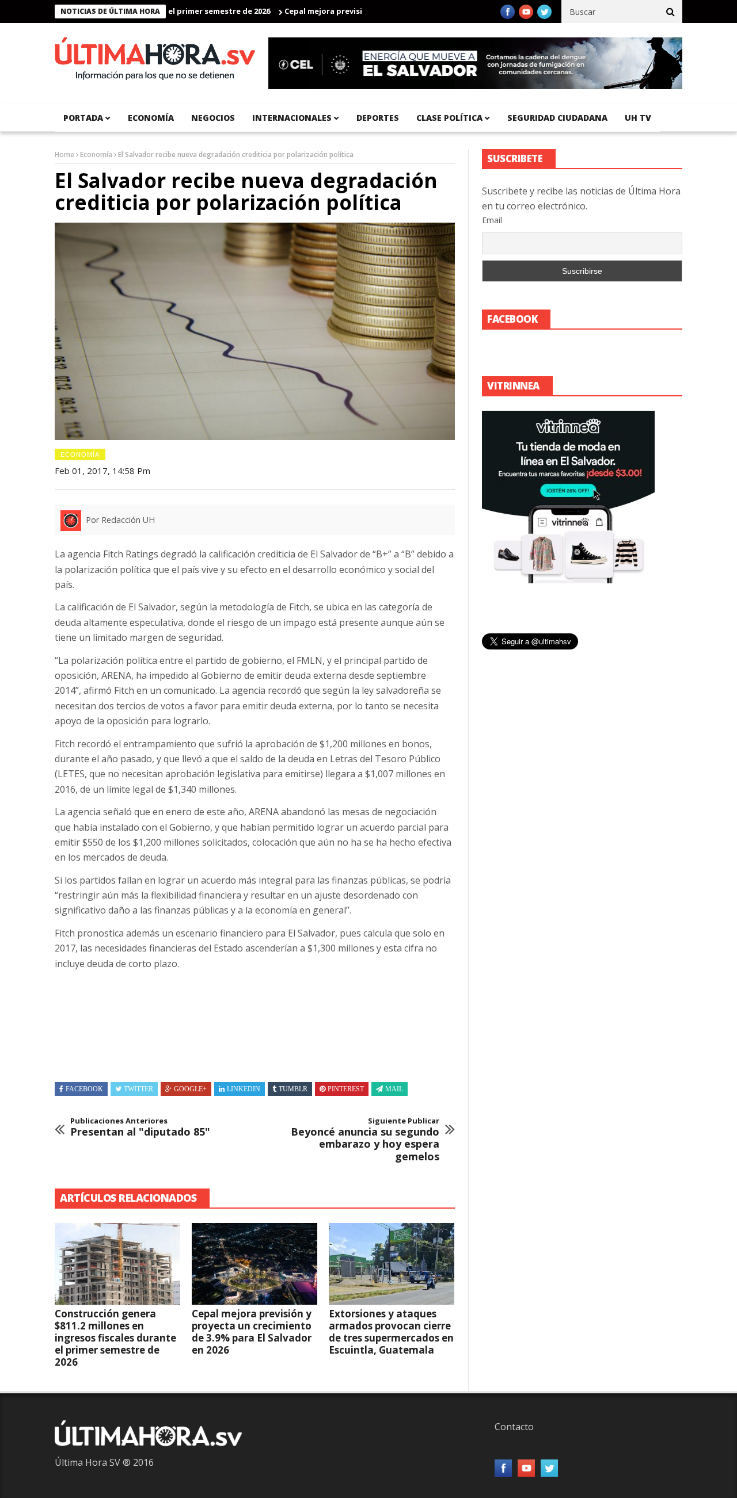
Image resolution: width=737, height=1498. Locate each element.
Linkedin (243, 1089)
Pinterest (346, 1089)
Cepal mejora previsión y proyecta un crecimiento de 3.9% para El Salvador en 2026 (251, 1331)
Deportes (377, 117)
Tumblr (293, 1089)
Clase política (449, 117)
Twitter (138, 1089)
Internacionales (292, 117)
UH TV (638, 117)
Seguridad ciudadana (557, 117)
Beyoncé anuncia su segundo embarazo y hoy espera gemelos (365, 1140)
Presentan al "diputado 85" (140, 1127)
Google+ (190, 1089)
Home (64, 154)
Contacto (514, 1426)
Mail (394, 1089)
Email (492, 220)
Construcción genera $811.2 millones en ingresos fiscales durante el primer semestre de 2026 (115, 1338)
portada (83, 117)
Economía (151, 117)
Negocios (213, 117)
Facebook (84, 1089)
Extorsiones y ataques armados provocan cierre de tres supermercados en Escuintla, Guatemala (391, 1331)
